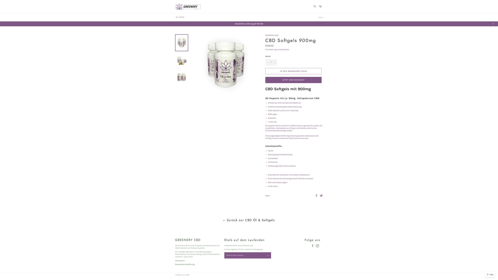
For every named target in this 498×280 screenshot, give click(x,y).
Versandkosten (283, 49)
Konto (320, 17)
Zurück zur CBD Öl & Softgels (250, 220)
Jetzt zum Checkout (293, 80)
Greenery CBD (184, 275)
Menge (268, 56)
